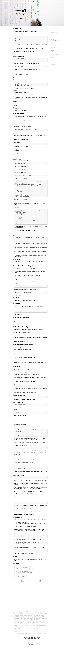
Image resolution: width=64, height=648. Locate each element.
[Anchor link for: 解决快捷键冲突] (13, 517)
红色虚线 (52, 51)
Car (19, 628)
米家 (27, 623)
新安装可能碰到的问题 (54, 32)
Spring (26, 616)
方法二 (52, 36)
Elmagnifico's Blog (5, 1)
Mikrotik (16, 626)
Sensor (40, 622)
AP (15, 622)
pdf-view (52, 50)
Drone (22, 626)
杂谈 (15, 619)
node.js (52, 43)
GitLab (19, 626)
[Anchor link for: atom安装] (13, 28)
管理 (32, 626)
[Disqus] (31, 595)
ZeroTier (37, 619)
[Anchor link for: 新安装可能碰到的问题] (13, 56)
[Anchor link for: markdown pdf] (13, 113)
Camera (31, 622)
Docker (37, 616)
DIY (25, 622)
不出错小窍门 (53, 47)
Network (18, 622)
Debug (40, 625)
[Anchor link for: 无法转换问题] (13, 142)
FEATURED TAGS (17, 609)
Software (34, 623)
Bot (15, 623)
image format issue (53, 46)
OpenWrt (16, 625)
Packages (52, 39)
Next (40, 581)
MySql (30, 616)
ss (51, 33)
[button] (62, 1)
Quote (52, 67)
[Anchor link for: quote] (13, 563)
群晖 (34, 619)
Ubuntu (32, 613)
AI (21, 628)
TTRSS (44, 616)
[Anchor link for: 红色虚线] (13, 303)
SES (43, 622)
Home (48, 1)
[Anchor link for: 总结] (13, 556)
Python (18, 623)
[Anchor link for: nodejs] (13, 149)
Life (34, 622)
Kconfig (39, 626)
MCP (24, 628)
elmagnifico (33, 644)
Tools (35, 613)
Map (43, 619)
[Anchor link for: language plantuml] (13, 395)
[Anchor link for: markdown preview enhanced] (13, 344)
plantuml (52, 57)
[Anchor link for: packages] (13, 108)
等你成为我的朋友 (39, 633)
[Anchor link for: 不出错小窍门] (13, 259)
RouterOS (44, 625)
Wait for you (44, 633)
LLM (26, 628)
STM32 (39, 613)
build (35, 626)
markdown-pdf (53, 40)
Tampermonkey (17, 616)
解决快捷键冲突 (53, 64)
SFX (37, 625)
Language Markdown (54, 53)
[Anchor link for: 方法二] (13, 90)
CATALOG (52, 28)
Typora (41, 619)
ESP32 (30, 623)
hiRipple (26, 633)
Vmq (21, 623)
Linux (26, 613)
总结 (51, 65)
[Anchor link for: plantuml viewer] (13, 402)
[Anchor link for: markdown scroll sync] (13, 327)
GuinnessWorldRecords (26, 619)
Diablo (37, 622)
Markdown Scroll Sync (54, 54)
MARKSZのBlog (33, 633)
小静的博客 (18, 633)
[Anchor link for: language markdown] (13, 317)
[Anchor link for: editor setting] (13, 101)
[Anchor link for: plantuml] (13, 366)
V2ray (40, 616)
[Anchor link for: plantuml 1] (13, 384)
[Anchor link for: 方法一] (13, 79)
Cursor (26, 625)
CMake (42, 626)
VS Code (29, 626)
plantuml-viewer (53, 61)
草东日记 (29, 633)
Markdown (16, 7)
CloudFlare (22, 622)
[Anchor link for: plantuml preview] (13, 475)
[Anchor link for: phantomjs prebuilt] (13, 159)
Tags (52, 1)
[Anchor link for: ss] (13, 77)
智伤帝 (15, 633)
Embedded (20, 613)
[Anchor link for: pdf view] (13, 298)
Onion (19, 625)
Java (23, 616)
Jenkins (24, 623)
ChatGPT (34, 625)
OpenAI (26, 626)
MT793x (40, 623)
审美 (31, 628)
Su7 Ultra (16, 628)
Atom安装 (52, 30)
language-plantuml (53, 60)
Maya (42, 613)
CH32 (46, 623)
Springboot (33, 616)
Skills (34, 628)
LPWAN (45, 613)
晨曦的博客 (22, 633)
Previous (22, 581)
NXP (43, 623)
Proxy (18, 619)
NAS (31, 619)
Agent (37, 628)
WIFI (28, 622)
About (57, 1)
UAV (21, 619)
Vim (29, 613)
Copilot (23, 625)
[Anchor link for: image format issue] (13, 235)
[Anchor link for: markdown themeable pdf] (13, 266)
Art (29, 628)
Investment (29, 625)
